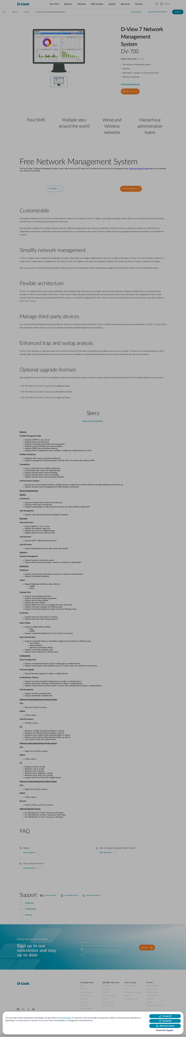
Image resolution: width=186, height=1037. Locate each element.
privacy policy (66, 1018)
